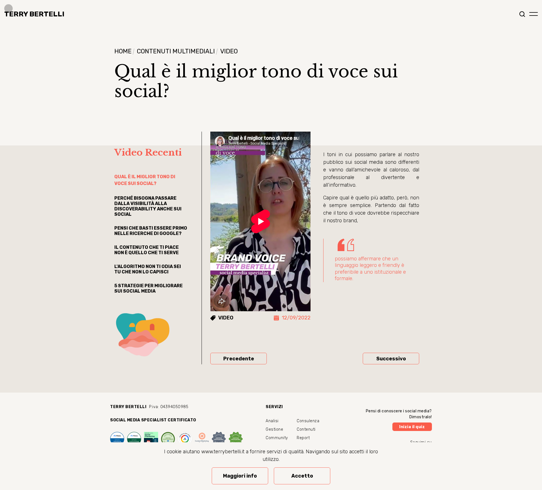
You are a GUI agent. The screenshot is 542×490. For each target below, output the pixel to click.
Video (229, 51)
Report (303, 437)
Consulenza (308, 421)
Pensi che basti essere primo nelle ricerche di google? (150, 230)
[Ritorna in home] (32, 14)
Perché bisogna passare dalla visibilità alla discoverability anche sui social (148, 206)
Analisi (272, 421)
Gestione (274, 429)
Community (277, 437)
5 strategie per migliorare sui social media (148, 288)
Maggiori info (240, 476)
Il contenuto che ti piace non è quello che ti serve (146, 250)
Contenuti (306, 429)
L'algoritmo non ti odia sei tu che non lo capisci (147, 269)
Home (123, 51)
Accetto (302, 476)
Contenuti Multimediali (176, 51)
